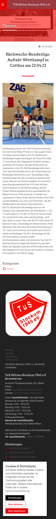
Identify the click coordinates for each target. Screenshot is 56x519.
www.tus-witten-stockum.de (27, 393)
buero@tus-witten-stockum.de (27, 389)
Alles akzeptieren (16, 511)
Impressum (11, 356)
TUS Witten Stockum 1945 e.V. (31, 4)
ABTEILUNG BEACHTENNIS (22, 457)
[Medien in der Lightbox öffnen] (28, 114)
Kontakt (9, 350)
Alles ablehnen (15, 504)
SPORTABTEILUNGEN (19, 448)
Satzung (10, 353)
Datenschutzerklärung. (17, 490)
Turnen (10, 268)
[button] (3, 4)
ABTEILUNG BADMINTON (21, 452)
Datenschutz (12, 359)
